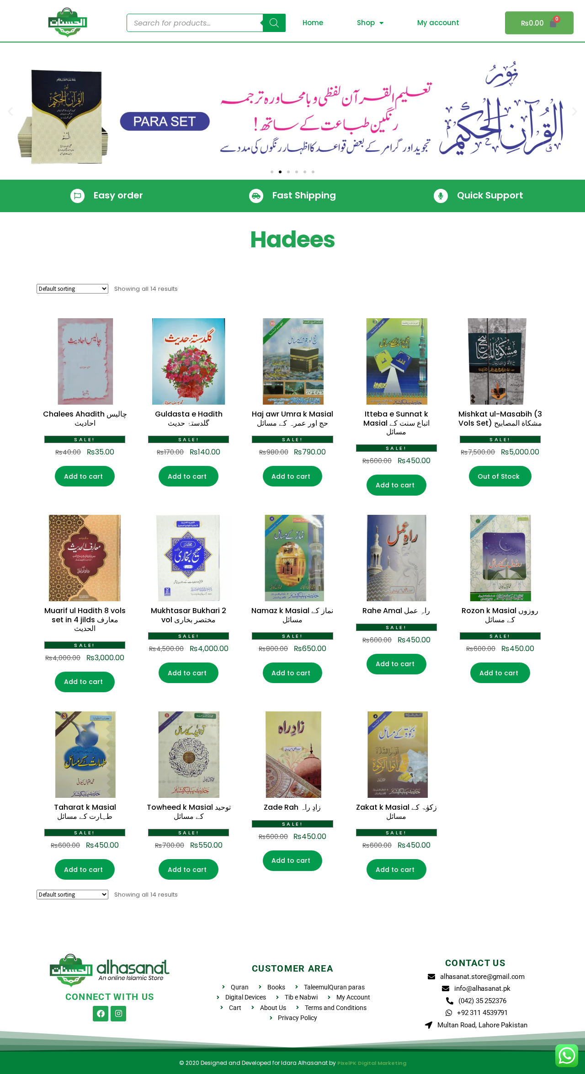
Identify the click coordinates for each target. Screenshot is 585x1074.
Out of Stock (499, 476)
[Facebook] (100, 1013)
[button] (10, 111)
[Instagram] (118, 1013)
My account (438, 22)
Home (313, 22)
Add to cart (83, 476)
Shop (366, 22)
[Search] (274, 23)
